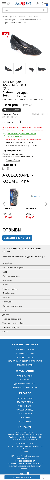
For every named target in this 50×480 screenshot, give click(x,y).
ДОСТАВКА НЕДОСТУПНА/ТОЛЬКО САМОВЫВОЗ (23, 127)
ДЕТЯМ (30, 256)
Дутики (5, 314)
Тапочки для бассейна (13, 323)
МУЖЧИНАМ (20, 256)
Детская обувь (25, 406)
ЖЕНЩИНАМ (8, 256)
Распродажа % (25, 413)
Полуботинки (8, 293)
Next (45, 204)
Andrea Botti (15, 94)
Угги (4, 310)
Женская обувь (25, 398)
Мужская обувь (25, 402)
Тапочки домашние (11, 319)
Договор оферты (25, 365)
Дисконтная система (25, 383)
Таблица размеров (40, 114)
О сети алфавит (25, 376)
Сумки (5, 331)
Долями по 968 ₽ (13, 110)
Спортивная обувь (11, 276)
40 (12, 117)
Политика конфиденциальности (25, 361)
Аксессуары (40, 256)
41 (16, 117)
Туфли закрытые (10, 289)
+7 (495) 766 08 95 (8, 3)
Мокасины (7, 280)
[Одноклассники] (7, 168)
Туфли (5, 284)
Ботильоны (7, 301)
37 (3, 117)
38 (8, 117)
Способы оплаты (25, 349)
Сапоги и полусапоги (12, 306)
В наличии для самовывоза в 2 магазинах (22, 135)
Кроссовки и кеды (25, 410)
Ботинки (6, 297)
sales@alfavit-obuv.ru (28, 439)
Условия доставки (25, 353)
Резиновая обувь (10, 327)
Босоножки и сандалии (13, 267)
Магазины (25, 379)
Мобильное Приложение (25, 387)
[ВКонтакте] (3, 168)
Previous (4, 204)
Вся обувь (7, 263)
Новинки (25, 417)
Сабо (4, 271)
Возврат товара (25, 357)
